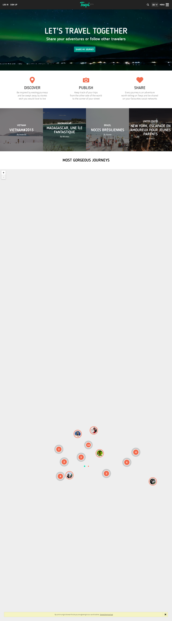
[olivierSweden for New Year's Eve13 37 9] (93, 430)
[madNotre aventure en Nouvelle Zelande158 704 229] (152, 481)
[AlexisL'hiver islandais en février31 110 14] (77, 434)
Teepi (86, 4)
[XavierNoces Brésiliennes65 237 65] (69, 475)
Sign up (13, 4)
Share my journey (85, 49)
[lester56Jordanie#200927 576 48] (99, 453)
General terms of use (106, 614)
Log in (5, 4)
